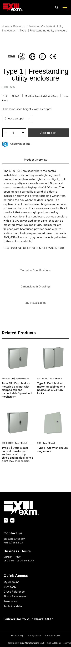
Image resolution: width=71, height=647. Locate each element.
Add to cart (48, 133)
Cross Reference (14, 591)
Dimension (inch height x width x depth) (27, 109)
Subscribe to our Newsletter (28, 619)
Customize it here (20, 143)
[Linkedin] (6, 520)
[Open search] (56, 7)
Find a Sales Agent (15, 596)
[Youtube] (12, 520)
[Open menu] (64, 7)
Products (19, 26)
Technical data (13, 606)
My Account (11, 582)
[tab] (35, 160)
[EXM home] (13, 7)
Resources (10, 601)
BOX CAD (10, 586)
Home (5, 26)
